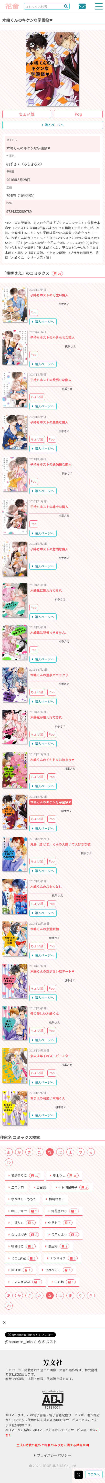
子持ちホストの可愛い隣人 (49, 295)
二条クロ (17, 1187)
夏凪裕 (57, 1246)
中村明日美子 (72, 1187)
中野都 (64, 1281)
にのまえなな (25, 1281)
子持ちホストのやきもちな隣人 (52, 337)
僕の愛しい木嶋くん (44, 1013)
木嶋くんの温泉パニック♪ (49, 675)
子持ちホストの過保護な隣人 (51, 464)
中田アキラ (24, 1211)
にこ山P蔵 (23, 1258)
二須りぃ (22, 1222)
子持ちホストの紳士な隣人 (49, 506)
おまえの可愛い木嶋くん (47, 1098)
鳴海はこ (22, 1246)
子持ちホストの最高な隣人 (49, 422)
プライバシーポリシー (54, 1455)
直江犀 (20, 1269)
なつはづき (24, 1234)
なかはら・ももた (23, 1199)
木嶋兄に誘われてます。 (47, 590)
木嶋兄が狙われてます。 (47, 717)
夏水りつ (64, 1175)
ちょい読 (26, 114)
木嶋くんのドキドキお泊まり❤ (52, 759)
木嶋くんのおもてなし (46, 886)
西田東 (41, 1187)
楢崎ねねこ (57, 1199)
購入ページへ (54, 124)
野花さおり (64, 1211)
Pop (78, 114)
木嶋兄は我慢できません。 (49, 632)
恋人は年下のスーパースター (50, 1055)
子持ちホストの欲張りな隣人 (51, 379)
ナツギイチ (62, 1258)
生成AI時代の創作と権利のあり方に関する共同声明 (52, 1445)
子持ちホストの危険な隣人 (49, 549)
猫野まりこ (24, 1175)
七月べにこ (57, 1269)
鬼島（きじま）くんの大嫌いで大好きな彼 (60, 844)
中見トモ (59, 1222)
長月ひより (64, 1234)
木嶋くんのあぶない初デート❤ (52, 971)
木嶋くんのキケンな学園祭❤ (50, 802)
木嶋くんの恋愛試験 (44, 929)
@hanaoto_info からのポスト (31, 1341)
